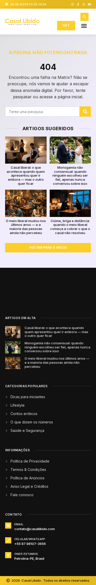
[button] (84, 25)
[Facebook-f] (78, 4)
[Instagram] (72, 4)
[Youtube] (89, 4)
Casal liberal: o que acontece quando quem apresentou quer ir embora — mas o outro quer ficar (26, 175)
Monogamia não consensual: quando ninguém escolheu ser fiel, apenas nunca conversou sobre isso (70, 175)
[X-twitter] (83, 4)
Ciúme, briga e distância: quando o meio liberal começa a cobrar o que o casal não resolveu (70, 227)
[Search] (85, 111)
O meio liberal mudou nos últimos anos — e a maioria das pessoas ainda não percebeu (26, 227)
